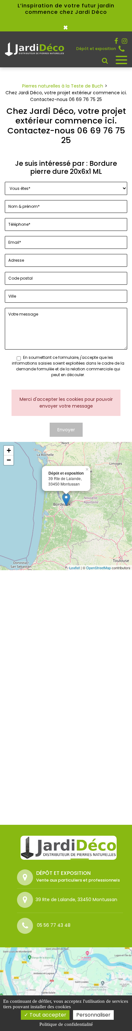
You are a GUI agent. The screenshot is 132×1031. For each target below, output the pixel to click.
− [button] (9, 460)
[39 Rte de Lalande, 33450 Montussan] (26, 900)
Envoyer (66, 430)
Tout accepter (47, 1014)
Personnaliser (93, 1014)
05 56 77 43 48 (123, 49)
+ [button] (9, 450)
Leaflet (74, 567)
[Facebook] (116, 41)
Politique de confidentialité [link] (66, 1024)
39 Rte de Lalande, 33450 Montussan (76, 899)
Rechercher (105, 60)
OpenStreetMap (98, 567)
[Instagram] (124, 41)
